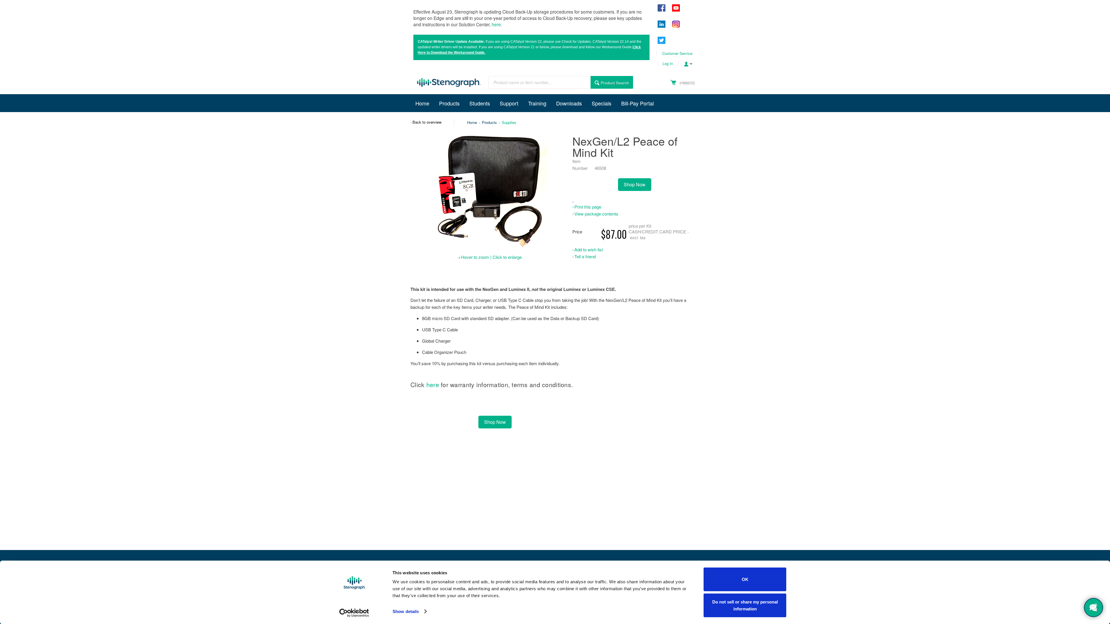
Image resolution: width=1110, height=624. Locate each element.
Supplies (509, 122)
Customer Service (677, 53)
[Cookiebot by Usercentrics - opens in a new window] (354, 612)
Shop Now (634, 184)
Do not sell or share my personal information (745, 605)
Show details (406, 611)
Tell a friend (585, 256)
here (496, 24)
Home (472, 122)
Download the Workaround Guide (457, 53)
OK (745, 579)
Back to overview (426, 122)
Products (489, 122)
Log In (668, 63)
